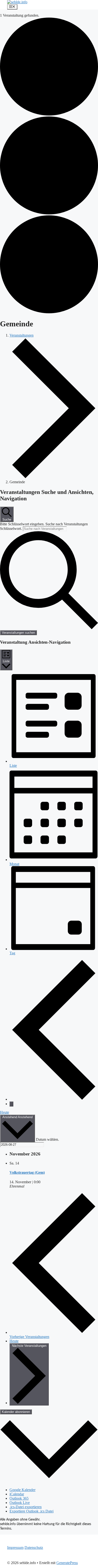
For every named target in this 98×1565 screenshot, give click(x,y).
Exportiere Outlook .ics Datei (32, 1511)
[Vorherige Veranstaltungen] (54, 1099)
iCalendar (17, 1494)
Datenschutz (33, 1548)
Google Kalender (22, 1490)
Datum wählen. (47, 1139)
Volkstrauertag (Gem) (27, 1172)
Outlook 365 (19, 1498)
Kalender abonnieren (16, 1412)
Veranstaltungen (22, 335)
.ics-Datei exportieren (26, 1507)
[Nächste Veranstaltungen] (11, 1103)
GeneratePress (67, 1563)
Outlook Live (20, 1503)
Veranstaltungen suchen (18, 632)
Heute (4, 1112)
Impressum (15, 1548)
